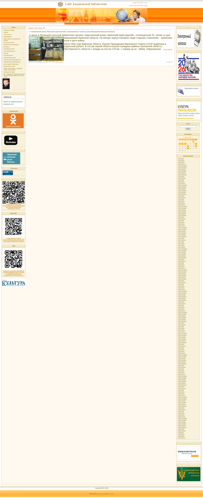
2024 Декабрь (182, 402)
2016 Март (181, 217)
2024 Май (181, 390)
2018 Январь (182, 256)
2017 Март (181, 238)
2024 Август (181, 395)
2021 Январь (182, 319)
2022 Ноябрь (182, 358)
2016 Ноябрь (182, 231)
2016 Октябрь (182, 229)
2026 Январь (182, 425)
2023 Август (181, 374)
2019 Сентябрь (182, 291)
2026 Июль (181, 436)
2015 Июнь (181, 201)
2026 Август (181, 438)
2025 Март (181, 407)
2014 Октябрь (182, 187)
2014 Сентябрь (182, 185)
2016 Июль (181, 224)
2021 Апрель (182, 324)
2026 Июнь (181, 434)
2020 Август (181, 310)
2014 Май (181, 180)
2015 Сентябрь (182, 206)
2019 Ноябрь (182, 294)
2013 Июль (181, 162)
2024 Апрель (182, 388)
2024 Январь (182, 383)
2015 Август (181, 204)
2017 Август (181, 247)
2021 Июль (181, 330)
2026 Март (181, 429)
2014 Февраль (182, 174)
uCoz (112, 493)
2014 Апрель (182, 178)
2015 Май (181, 199)
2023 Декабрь (182, 381)
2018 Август (181, 268)
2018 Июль (181, 266)
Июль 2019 (188, 137)
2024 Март (181, 386)
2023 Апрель (182, 367)
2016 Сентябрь (182, 227)
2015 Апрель (182, 197)
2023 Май (181, 369)
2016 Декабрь (182, 233)
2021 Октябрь (182, 335)
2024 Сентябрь (182, 397)
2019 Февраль (182, 279)
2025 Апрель (182, 409)
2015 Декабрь (182, 211)
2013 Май (181, 158)
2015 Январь (182, 192)
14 (196, 144)
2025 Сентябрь (182, 418)
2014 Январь (182, 172)
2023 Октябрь (182, 377)
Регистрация (104, 23)
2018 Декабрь (182, 275)
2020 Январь (182, 298)
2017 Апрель (182, 240)
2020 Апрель (182, 303)
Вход (110, 23)
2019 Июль (181, 287)
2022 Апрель (182, 346)
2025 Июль (181, 415)
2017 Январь (182, 234)
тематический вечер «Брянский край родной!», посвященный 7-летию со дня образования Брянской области (73, 31)
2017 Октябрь (182, 250)
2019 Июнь (181, 286)
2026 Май (181, 432)
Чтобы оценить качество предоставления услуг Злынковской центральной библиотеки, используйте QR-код (13, 206)
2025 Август (181, 416)
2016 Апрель (182, 218)
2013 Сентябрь (182, 165)
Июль (40, 28)
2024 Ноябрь (182, 400)
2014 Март (181, 176)
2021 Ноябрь (182, 337)
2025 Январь (182, 404)
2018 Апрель (182, 261)
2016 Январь (182, 213)
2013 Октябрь (182, 167)
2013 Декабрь (182, 171)
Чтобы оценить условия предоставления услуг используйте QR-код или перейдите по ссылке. (13, 240)
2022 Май (181, 347)
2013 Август (181, 164)
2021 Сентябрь (182, 333)
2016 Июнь (181, 222)
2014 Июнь (181, 181)
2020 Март (181, 301)
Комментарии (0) (59, 61)
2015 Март (181, 195)
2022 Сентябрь (182, 354)
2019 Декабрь (182, 296)
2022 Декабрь (182, 360)
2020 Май (181, 305)
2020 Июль (181, 309)
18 (188, 146)
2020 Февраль (182, 300)
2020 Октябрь (182, 314)
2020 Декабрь (182, 317)
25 (188, 148)
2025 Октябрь (182, 420)
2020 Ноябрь (182, 316)
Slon (44, 61)
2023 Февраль (182, 363)
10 (185, 144)
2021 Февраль (182, 321)
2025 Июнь (181, 413)
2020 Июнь (181, 307)
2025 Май (181, 411)
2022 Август (181, 353)
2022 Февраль (182, 342)
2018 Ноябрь (182, 273)
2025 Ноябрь (182, 422)
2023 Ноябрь (182, 379)
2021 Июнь (181, 328)
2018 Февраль (182, 257)
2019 (36, 28)
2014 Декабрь (182, 190)
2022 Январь (182, 340)
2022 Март (181, 344)
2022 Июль (181, 351)
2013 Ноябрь (182, 169)
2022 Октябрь (182, 356)
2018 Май (181, 263)
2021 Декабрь (182, 339)
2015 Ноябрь (182, 210)
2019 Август (181, 289)
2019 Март (181, 280)
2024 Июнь (181, 392)
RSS (146, 5)
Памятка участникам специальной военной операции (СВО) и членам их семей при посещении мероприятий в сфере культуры (13, 273)
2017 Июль (181, 245)
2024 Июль (181, 393)
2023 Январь (182, 362)
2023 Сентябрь (182, 376)
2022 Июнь (181, 349)
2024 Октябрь (182, 399)
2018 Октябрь (182, 271)
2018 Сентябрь (182, 270)
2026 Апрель (182, 430)
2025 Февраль (182, 406)
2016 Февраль (182, 215)
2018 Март (181, 259)
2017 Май (181, 241)
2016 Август (181, 226)
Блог (98, 23)
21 (196, 146)
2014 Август (181, 183)
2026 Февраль (182, 427)
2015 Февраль (182, 194)
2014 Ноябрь (182, 188)
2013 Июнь (181, 160)
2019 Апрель (182, 282)
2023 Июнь (181, 370)
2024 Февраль (182, 385)
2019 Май (181, 284)
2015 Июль (181, 203)
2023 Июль (181, 372)
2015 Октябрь (182, 208)
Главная (93, 23)
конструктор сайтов (103, 493)
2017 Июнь (181, 243)
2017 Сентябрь (182, 248)
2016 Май (181, 220)
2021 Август (181, 332)
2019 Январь (182, 277)
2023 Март (181, 365)
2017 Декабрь (182, 254)
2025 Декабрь (182, 423)
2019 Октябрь (182, 293)
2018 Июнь (181, 264)
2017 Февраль (182, 236)
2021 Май (181, 326)
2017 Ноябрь (182, 252)
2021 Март (181, 323)
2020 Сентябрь (182, 312)
